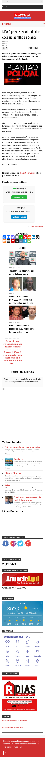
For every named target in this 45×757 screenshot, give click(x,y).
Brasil (6, 43)
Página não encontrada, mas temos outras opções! (22, 447)
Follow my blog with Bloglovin (14, 720)
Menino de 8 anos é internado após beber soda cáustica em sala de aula (12, 344)
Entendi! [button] (8, 753)
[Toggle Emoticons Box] (3, 389)
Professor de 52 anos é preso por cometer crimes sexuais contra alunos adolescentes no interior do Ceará (12, 358)
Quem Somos (18, 459)
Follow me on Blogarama (12, 728)
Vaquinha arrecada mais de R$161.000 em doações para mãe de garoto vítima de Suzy (21, 299)
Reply (6, 41)
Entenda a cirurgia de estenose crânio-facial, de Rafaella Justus (27, 498)
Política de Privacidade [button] (13, 747)
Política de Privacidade (13, 473)
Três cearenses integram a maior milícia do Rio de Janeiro (22, 272)
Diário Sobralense (27, 173)
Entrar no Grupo (19, 197)
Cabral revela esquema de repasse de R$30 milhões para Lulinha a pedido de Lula (21, 328)
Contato (7, 485)
